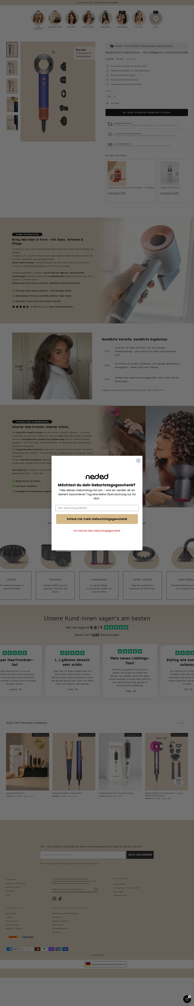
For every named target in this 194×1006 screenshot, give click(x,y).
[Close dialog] (138, 460)
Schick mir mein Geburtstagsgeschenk (97, 519)
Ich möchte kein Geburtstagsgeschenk (97, 530)
